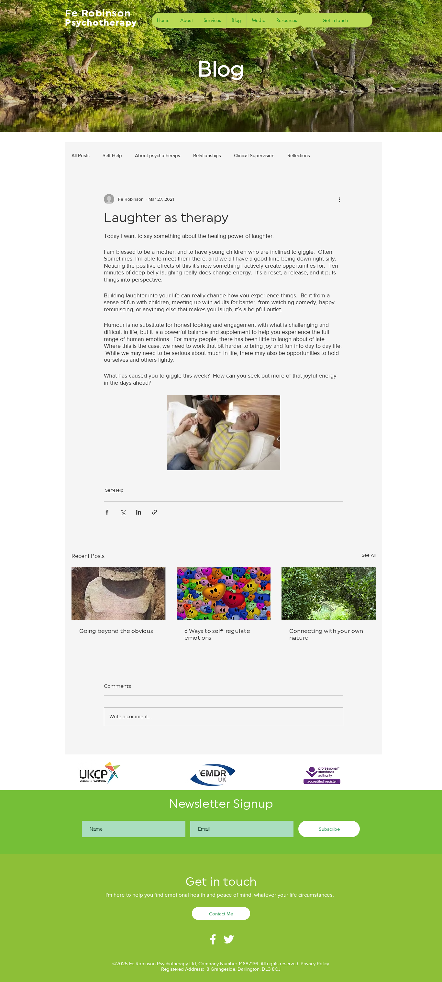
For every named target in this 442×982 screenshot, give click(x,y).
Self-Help (112, 155)
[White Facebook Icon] (213, 939)
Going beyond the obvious (116, 631)
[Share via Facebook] (107, 512)
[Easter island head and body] (119, 593)
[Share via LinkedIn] (139, 512)
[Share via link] (154, 512)
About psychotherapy (157, 155)
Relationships (207, 155)
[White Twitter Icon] (229, 939)
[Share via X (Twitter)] (123, 512)
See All (369, 555)
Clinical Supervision (254, 155)
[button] (212, 20)
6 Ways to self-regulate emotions (217, 634)
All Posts (81, 155)
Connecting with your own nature (326, 634)
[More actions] (339, 199)
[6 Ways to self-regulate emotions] (224, 593)
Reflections (298, 155)
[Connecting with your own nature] (329, 593)
